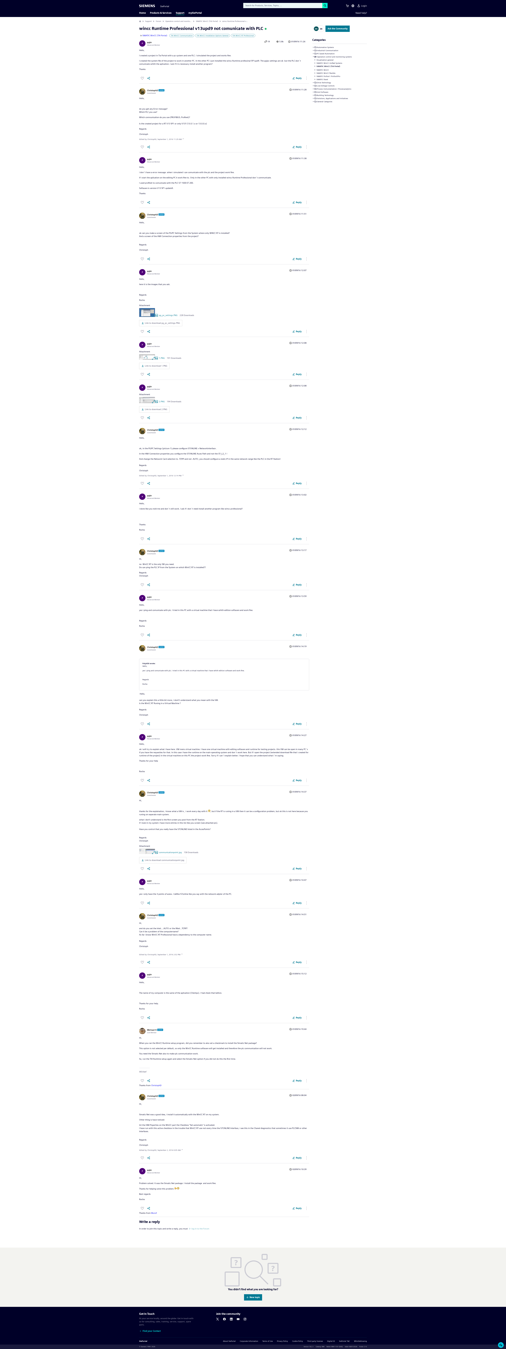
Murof (154, 1213)
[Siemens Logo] (147, 5)
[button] (306, 78)
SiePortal (164, 6)
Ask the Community (338, 28)
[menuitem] (170, 12)
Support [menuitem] (180, 12)
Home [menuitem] (142, 12)
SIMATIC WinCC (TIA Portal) (154, 35)
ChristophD (156, 1085)
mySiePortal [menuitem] (195, 12)
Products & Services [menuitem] (161, 12)
